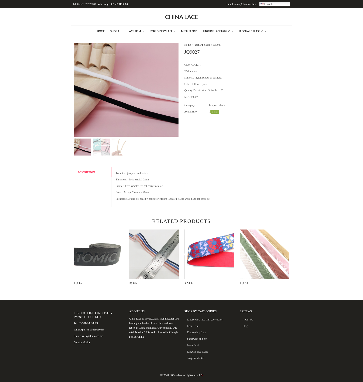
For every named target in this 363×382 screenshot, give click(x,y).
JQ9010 (244, 283)
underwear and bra (197, 338)
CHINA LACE (181, 16)
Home (187, 44)
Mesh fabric (193, 345)
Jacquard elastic (202, 44)
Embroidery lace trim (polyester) (205, 319)
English (268, 4)
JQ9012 (133, 283)
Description (86, 172)
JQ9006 (188, 283)
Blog (245, 326)
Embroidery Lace (196, 332)
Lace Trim (193, 326)
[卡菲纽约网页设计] (202, 375)
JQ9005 (78, 283)
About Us (248, 319)
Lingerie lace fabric (197, 351)
